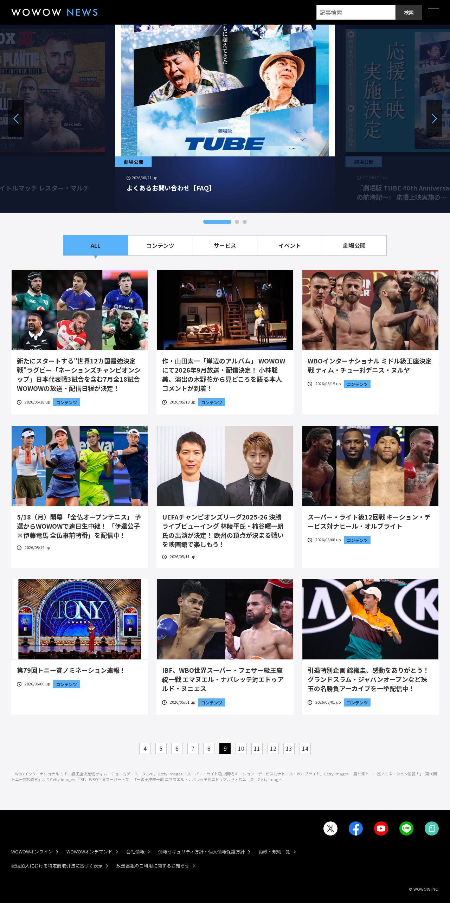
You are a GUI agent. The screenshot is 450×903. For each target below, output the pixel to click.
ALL (96, 245)
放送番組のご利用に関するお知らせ (152, 865)
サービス (225, 245)
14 (305, 748)
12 (273, 748)
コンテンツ (160, 245)
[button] (217, 222)
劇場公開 (354, 245)
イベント (289, 245)
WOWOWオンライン (32, 851)
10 (241, 748)
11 (257, 748)
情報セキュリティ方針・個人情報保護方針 (201, 851)
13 (289, 748)
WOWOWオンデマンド (89, 851)
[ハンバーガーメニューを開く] (433, 12)
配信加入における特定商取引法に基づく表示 (57, 865)
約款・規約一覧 (274, 851)
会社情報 (135, 851)
